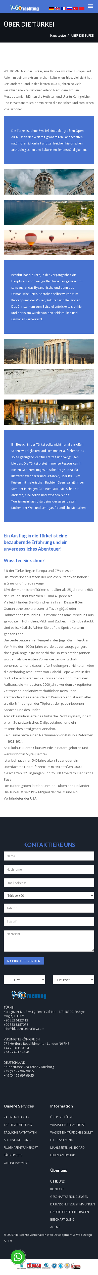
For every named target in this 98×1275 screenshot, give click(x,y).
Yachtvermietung (18, 1125)
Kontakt (57, 1189)
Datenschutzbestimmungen (72, 1204)
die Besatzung (61, 1140)
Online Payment (16, 1163)
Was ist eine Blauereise (67, 1125)
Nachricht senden (24, 961)
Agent (55, 1227)
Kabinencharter (16, 1117)
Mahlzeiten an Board (67, 1147)
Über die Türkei (62, 1117)
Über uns (57, 1181)
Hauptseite (58, 35)
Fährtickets (13, 1155)
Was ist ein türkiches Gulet (71, 1132)
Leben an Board (62, 1155)
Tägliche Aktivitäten (20, 1132)
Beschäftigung (62, 1219)
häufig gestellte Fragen (69, 1212)
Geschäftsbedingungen (69, 1197)
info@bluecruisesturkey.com (24, 1029)
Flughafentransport (21, 1147)
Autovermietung (17, 1140)
